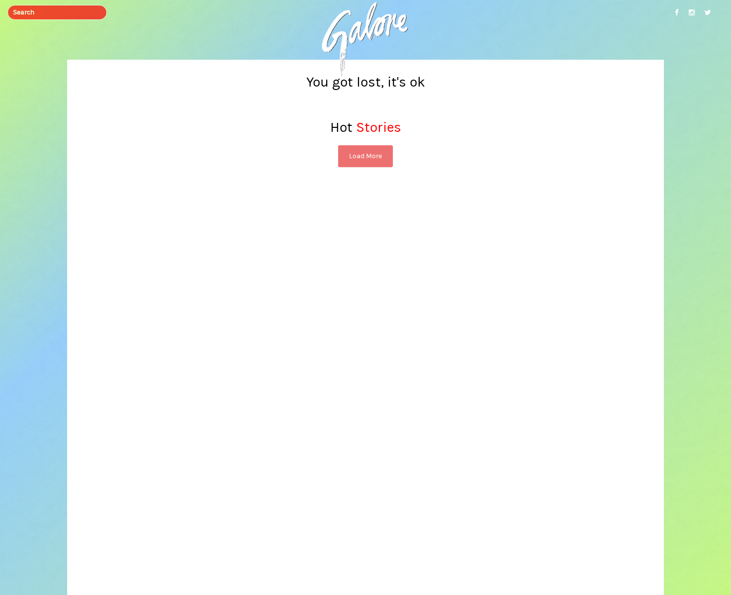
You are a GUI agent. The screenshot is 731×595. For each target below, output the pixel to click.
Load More (365, 156)
